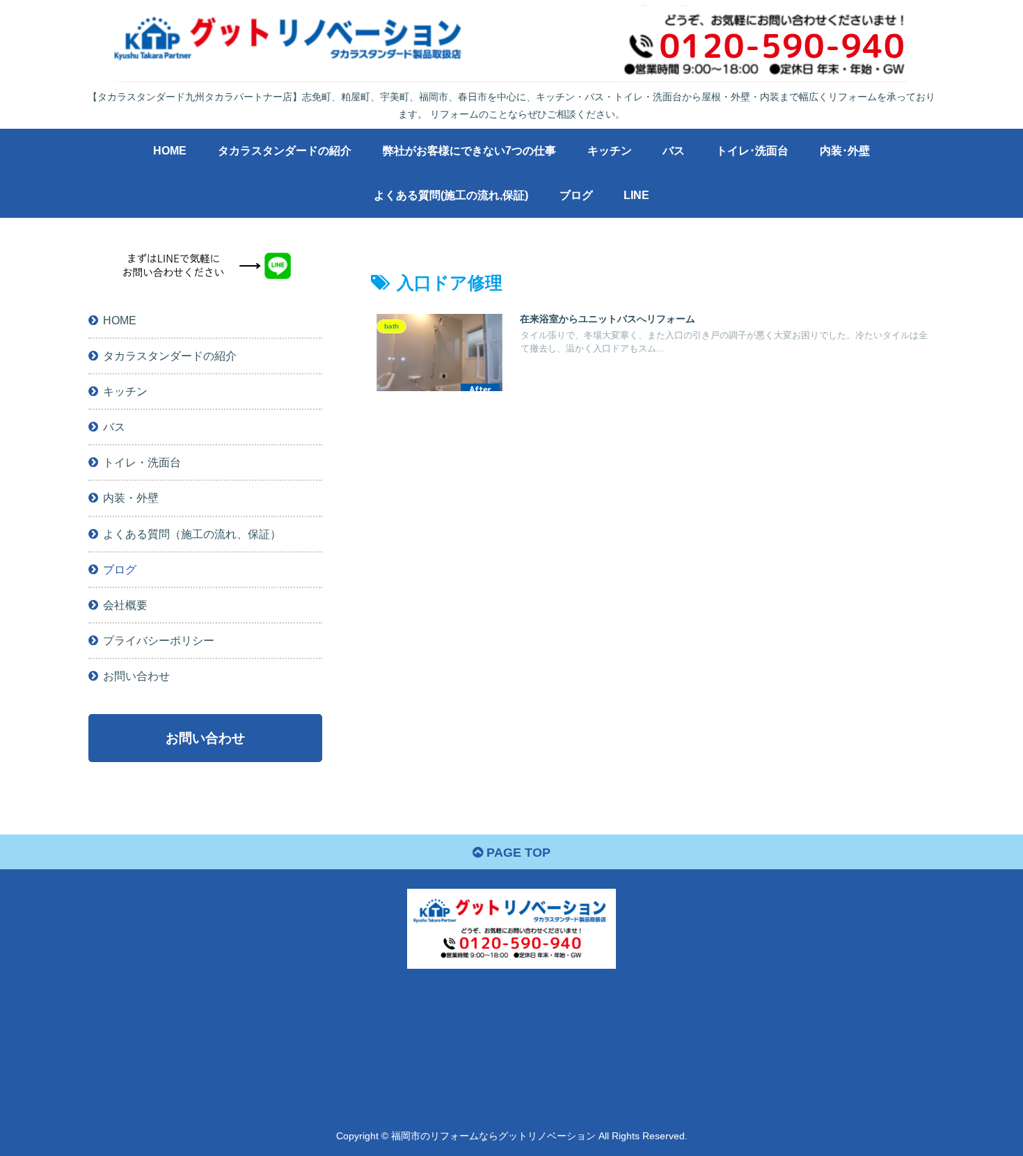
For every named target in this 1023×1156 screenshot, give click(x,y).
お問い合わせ (136, 676)
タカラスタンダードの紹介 (170, 356)
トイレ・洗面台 (142, 463)
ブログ (119, 570)
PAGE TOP (516, 853)
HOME (119, 321)
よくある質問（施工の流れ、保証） (192, 534)
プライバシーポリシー (158, 641)
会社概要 (125, 605)
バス (114, 427)
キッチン (125, 392)
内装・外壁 (131, 498)
